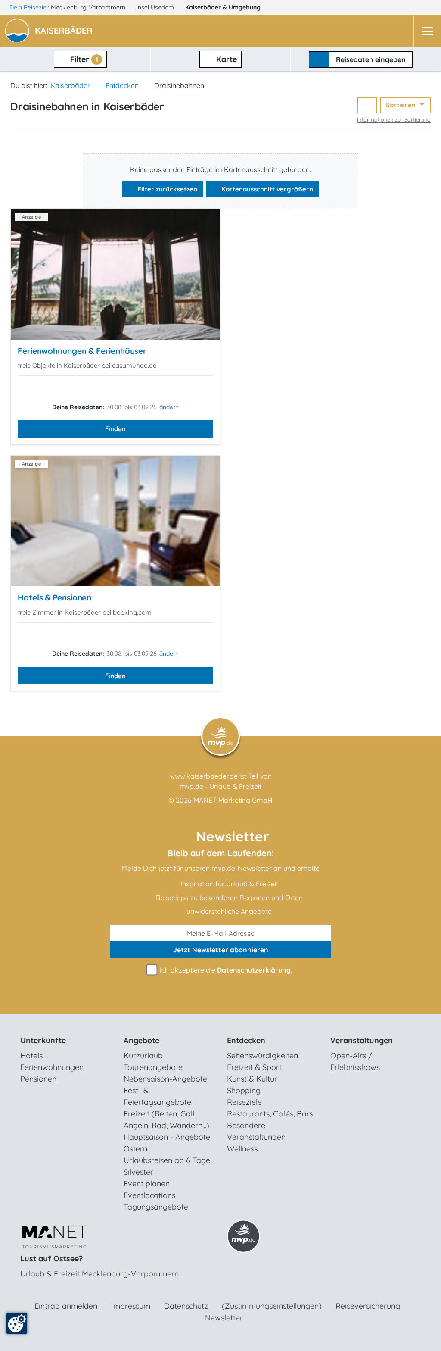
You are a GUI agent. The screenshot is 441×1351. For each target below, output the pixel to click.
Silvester (138, 1172)
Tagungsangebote (156, 1207)
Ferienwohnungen (52, 1067)
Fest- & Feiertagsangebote (157, 1096)
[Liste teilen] (367, 105)
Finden (115, 429)
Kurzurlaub (143, 1055)
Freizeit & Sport (254, 1067)
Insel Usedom (156, 7)
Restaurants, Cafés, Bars (270, 1114)
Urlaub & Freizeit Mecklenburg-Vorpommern (99, 1274)
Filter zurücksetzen (166, 189)
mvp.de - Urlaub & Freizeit (220, 786)
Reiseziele (244, 1102)
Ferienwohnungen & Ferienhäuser (82, 351)
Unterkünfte (43, 1040)
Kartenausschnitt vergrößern (266, 189)
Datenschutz (186, 1306)
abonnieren (220, 949)
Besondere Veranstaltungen (256, 1131)
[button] (65, 31)
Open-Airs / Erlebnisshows (355, 1061)
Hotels (31, 1055)
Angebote (141, 1040)
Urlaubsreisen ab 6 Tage (167, 1160)
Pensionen (38, 1079)
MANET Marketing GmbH (233, 800)
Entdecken (122, 85)
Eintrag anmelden (65, 1306)
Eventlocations (149, 1195)
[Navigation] (427, 31)
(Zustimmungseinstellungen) (272, 1306)
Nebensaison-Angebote (165, 1079)
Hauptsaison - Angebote (167, 1137)
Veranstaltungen (361, 1040)
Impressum (130, 1306)
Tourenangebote (153, 1067)
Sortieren (401, 105)
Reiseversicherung (367, 1306)
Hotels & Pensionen (54, 597)
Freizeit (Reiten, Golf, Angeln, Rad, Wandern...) (166, 1119)
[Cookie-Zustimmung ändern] (16, 1323)
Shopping (244, 1090)
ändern (169, 407)
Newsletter (224, 1318)
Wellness (242, 1149)
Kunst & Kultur (252, 1079)
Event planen (147, 1183)
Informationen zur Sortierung (394, 119)
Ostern (135, 1149)
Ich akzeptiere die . (225, 970)
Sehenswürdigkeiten (262, 1055)
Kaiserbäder (223, 7)
